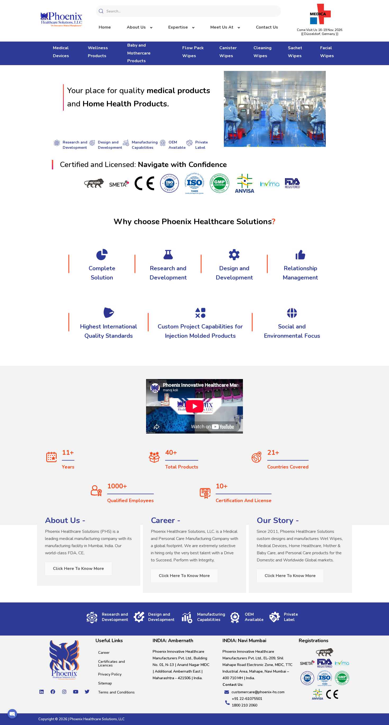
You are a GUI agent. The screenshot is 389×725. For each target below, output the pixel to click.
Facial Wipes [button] (327, 52)
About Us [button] (136, 27)
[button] (230, 109)
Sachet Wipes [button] (295, 52)
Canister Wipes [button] (228, 52)
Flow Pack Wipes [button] (193, 52)
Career (104, 652)
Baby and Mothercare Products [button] (139, 53)
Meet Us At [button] (221, 27)
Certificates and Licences (111, 663)
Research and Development (75, 145)
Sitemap (105, 683)
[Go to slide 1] (272, 142)
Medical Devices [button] (61, 52)
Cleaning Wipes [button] (263, 52)
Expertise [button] (178, 27)
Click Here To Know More (78, 568)
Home (105, 27)
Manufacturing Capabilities (145, 145)
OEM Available (177, 145)
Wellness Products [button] (98, 52)
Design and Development (110, 145)
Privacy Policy (109, 674)
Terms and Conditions (116, 692)
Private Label (201, 145)
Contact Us (267, 27)
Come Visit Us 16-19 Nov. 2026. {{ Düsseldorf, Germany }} (320, 32)
